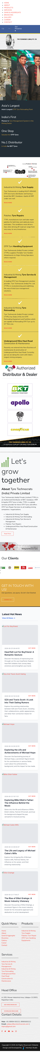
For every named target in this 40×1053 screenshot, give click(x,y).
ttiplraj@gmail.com (9, 1026)
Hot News (31, 648)
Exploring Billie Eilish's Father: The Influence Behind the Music (19, 803)
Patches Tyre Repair (29, 935)
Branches (5, 938)
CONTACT (8, 22)
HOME (6, 3)
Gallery (4, 940)
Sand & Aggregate (8, 935)
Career (4, 943)
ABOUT (7, 5)
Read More (7, 534)
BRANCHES (8, 15)
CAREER (7, 20)
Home (4, 931)
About (4, 933)
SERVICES (8, 10)
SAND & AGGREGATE (12, 12)
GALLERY (7, 17)
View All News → (8, 618)
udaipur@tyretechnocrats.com (18, 1024)
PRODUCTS (8, 8)
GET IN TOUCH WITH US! (17, 588)
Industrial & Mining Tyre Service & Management (8, 964)
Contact (4, 945)
